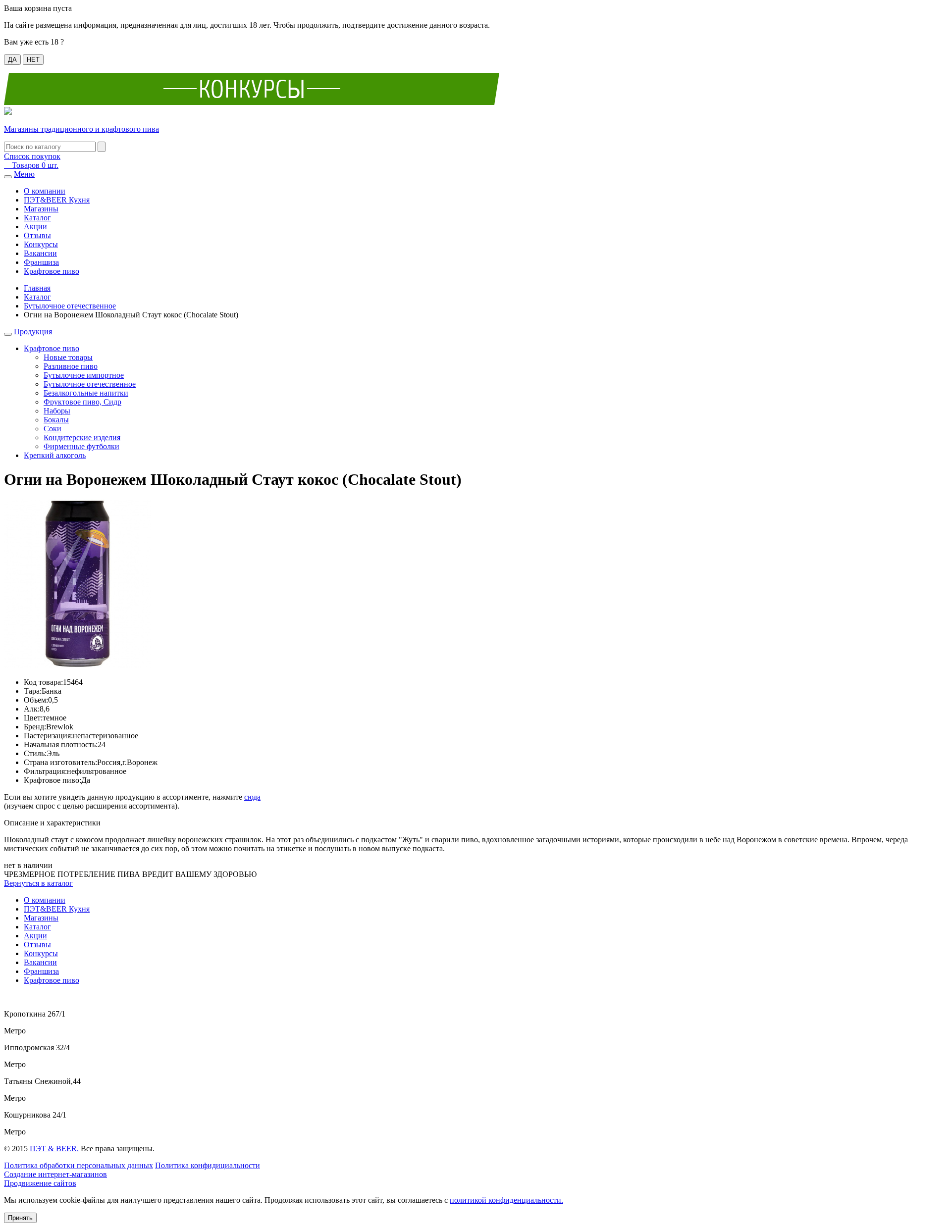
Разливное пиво (71, 366)
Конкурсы (41, 244)
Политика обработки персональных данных (78, 1165)
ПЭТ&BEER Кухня (57, 200)
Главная (37, 288)
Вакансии (40, 253)
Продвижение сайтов (40, 1183)
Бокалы (56, 419)
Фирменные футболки (81, 446)
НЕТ (33, 59)
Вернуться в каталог (38, 883)
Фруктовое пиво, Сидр (82, 402)
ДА (12, 59)
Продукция (33, 331)
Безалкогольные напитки (86, 393)
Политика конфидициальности (207, 1165)
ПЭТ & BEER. (54, 1148)
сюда (252, 797)
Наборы (57, 411)
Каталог (37, 217)
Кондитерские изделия (82, 437)
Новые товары (68, 357)
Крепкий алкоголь (55, 455)
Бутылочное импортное (84, 375)
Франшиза (41, 262)
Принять (20, 1218)
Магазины (41, 208)
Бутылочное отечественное (70, 306)
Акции (35, 226)
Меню (24, 174)
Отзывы (37, 235)
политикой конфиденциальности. (506, 1200)
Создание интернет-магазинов (55, 1174)
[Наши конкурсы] (251, 102)
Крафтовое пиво (51, 271)
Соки (52, 428)
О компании (44, 191)
